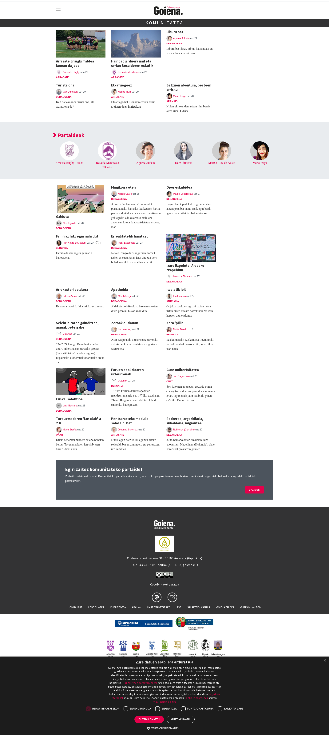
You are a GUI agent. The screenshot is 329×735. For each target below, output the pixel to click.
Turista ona (65, 85)
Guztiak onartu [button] (149, 719)
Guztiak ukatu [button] (180, 719)
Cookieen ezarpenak (196, 698)
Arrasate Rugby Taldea (69, 163)
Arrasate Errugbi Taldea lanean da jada (75, 63)
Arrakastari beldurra (72, 289)
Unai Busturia (70, 405)
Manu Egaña (70, 429)
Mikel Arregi (124, 296)
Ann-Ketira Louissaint (74, 242)
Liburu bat (174, 32)
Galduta (62, 216)
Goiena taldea (225, 607)
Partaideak (70, 135)
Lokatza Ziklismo (182, 276)
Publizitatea (118, 607)
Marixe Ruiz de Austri (221, 163)
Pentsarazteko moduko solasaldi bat (130, 420)
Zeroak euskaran (124, 323)
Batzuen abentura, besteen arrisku (188, 87)
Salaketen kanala (198, 607)
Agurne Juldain (181, 38)
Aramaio (171, 101)
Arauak (136, 607)
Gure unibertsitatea (182, 369)
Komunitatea (164, 23)
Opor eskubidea (179, 187)
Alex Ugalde (69, 223)
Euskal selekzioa (69, 399)
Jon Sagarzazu (181, 376)
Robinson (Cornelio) (184, 429)
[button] (164, 728)
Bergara (62, 248)
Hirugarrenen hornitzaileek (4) (140, 683)
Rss (179, 607)
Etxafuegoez (121, 85)
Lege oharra (96, 607)
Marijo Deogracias (183, 193)
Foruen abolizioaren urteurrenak (127, 371)
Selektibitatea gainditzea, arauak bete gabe (77, 325)
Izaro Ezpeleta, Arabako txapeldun (185, 267)
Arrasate (62, 77)
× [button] (324, 660)
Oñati (169, 381)
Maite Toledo (180, 329)
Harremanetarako (159, 607)
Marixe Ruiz (124, 91)
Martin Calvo (125, 193)
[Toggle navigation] (58, 10)
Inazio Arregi (125, 329)
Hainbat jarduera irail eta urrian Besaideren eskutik (132, 63)
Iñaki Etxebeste (126, 242)
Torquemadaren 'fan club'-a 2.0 (78, 420)
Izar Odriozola (70, 91)
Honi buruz (75, 607)
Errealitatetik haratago (130, 236)
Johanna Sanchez (128, 429)
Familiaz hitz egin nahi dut (77, 236)
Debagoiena (174, 43)
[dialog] (164, 696)
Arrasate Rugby (71, 72)
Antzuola (172, 301)
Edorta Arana (70, 296)
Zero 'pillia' (175, 323)
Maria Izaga (179, 96)
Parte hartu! (254, 490)
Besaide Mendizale (128, 72)
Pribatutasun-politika (164, 701)
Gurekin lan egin (250, 607)
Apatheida (119, 289)
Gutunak (67, 333)
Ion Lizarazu (180, 296)
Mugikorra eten (123, 187)
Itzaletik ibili (176, 289)
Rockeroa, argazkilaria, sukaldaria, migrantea (184, 420)
